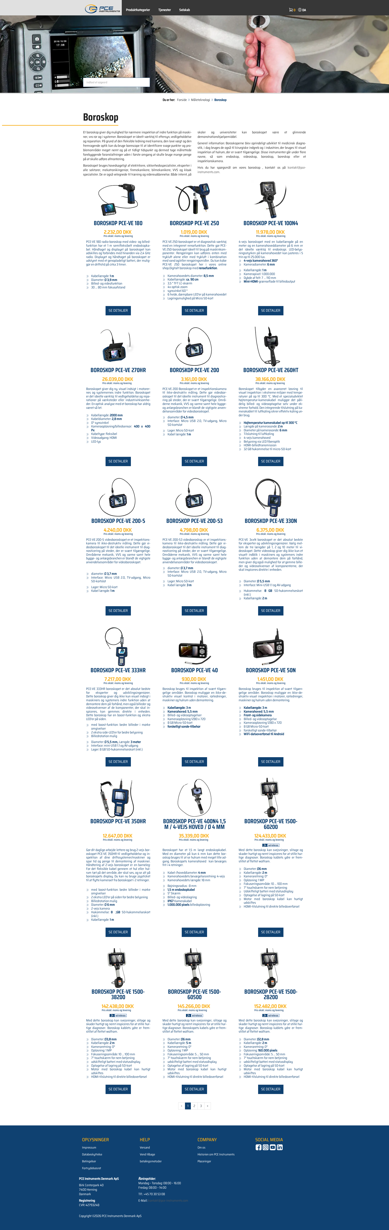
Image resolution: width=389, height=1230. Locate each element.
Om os (201, 1147)
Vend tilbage (147, 1154)
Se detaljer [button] (118, 310)
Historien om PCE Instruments (216, 1154)
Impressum (89, 1147)
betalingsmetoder (151, 1161)
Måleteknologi (200, 99)
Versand (145, 1147)
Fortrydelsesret (91, 1168)
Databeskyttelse (92, 1154)
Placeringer (204, 1161)
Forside (182, 99)
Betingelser (89, 1161)
